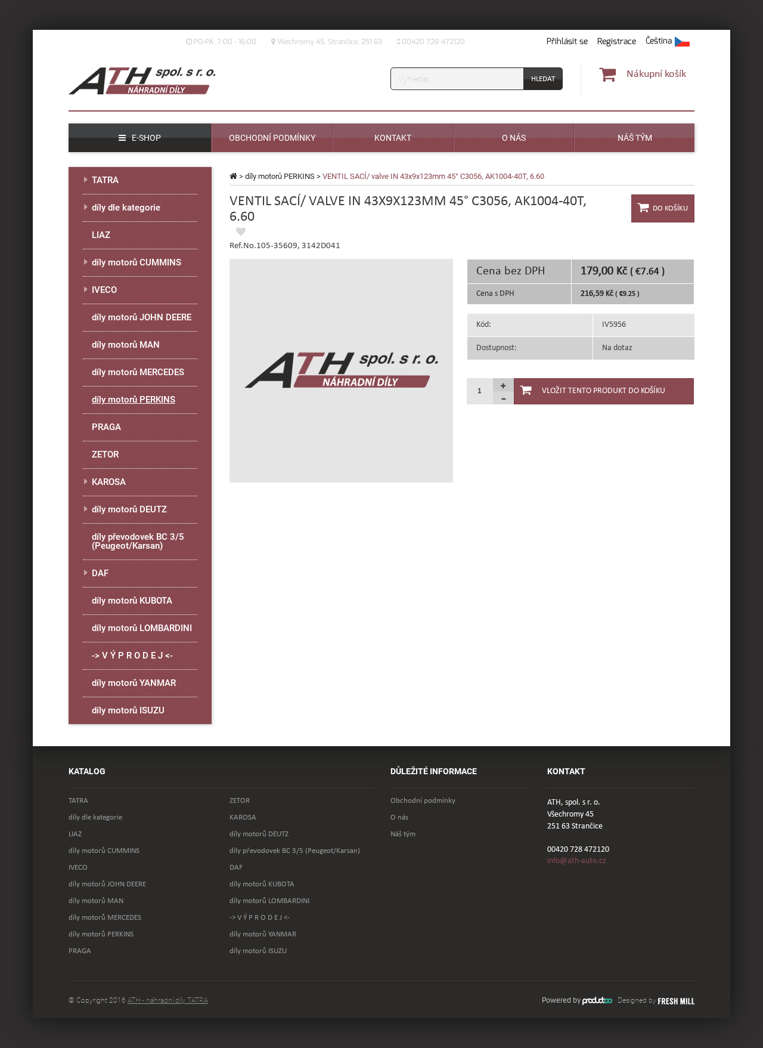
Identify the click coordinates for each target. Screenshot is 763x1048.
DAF (100, 573)
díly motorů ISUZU (128, 710)
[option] (341, 371)
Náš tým (402, 834)
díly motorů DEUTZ (129, 509)
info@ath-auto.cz (576, 861)
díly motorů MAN (126, 344)
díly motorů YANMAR (134, 683)
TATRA (105, 180)
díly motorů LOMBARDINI (142, 628)
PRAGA (106, 427)
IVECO (104, 290)
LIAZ (101, 235)
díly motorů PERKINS (280, 176)
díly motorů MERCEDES (138, 372)
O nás (399, 817)
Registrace (616, 41)
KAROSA (109, 482)
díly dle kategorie (126, 207)
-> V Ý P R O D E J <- (132, 655)
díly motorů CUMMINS (136, 262)
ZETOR (105, 454)
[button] (667, 42)
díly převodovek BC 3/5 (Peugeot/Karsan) (138, 541)
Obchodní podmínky (422, 801)
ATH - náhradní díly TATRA (168, 1000)
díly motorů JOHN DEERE (141, 317)
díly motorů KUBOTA (132, 600)
